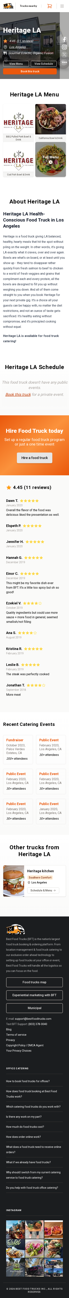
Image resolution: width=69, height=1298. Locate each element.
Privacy (10, 1040)
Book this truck (30, 71)
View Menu (16, 63)
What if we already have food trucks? (28, 1162)
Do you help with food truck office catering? (32, 1187)
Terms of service (16, 1034)
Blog (9, 1029)
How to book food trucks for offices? (28, 1081)
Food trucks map (34, 982)
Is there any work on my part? (24, 1116)
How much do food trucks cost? (25, 1126)
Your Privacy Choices (18, 1050)
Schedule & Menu (41, 890)
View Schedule (43, 63)
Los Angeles (17, 47)
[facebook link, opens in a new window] (64, 39)
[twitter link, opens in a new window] (64, 55)
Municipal (34, 1008)
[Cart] (48, 6)
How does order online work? (23, 1136)
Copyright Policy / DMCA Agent (25, 1045)
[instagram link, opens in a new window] (64, 47)
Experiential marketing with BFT (34, 995)
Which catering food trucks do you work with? (33, 1106)
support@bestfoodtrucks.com (33, 1018)
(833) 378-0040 (37, 1024)
